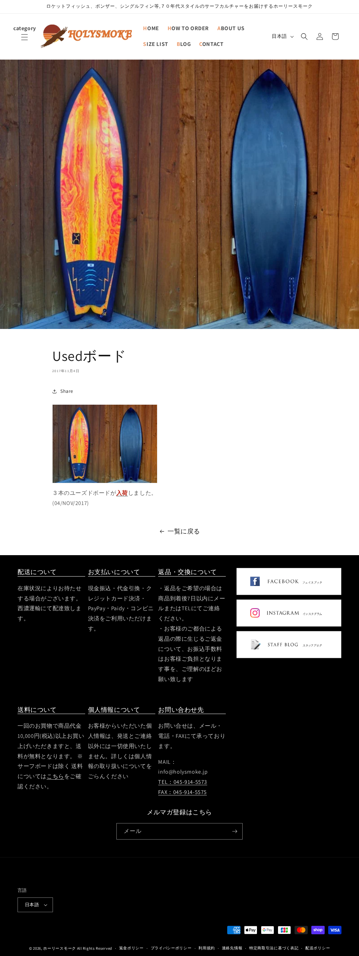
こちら (55, 776)
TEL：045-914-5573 (182, 782)
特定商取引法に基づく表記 (273, 947)
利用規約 (206, 947)
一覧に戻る (184, 531)
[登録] (234, 831)
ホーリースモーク (59, 948)
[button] (24, 41)
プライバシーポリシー (171, 947)
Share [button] (66, 391)
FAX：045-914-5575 (182, 792)
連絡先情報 (232, 947)
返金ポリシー (131, 947)
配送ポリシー (317, 947)
